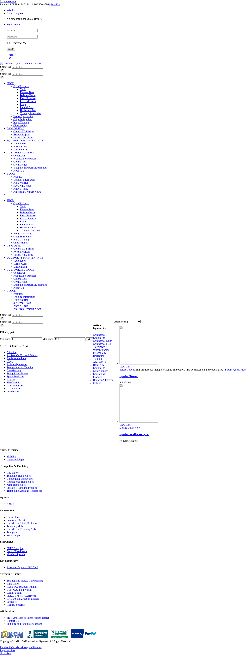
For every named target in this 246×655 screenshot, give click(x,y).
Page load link (7, 650)
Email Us (55, 4)
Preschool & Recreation (99, 354)
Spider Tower (128, 376)
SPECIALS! (13, 382)
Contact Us (13, 620)
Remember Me (18, 43)
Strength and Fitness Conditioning (25, 580)
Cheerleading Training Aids (21, 529)
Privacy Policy (7, 644)
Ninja (10, 361)
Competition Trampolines (20, 478)
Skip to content (8, 1)
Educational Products (99, 375)
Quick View (239, 369)
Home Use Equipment (99, 366)
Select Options (127, 369)
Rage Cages (13, 583)
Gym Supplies (100, 371)
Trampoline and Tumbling (20, 367)
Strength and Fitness (17, 373)
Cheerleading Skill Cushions (22, 523)
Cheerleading (14, 370)
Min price (5, 339)
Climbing (12, 352)
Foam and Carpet (16, 520)
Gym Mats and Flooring (19, 589)
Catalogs (97, 383)
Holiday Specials (16, 604)
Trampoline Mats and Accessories (24, 490)
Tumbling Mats (15, 526)
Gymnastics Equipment (99, 336)
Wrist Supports (14, 535)
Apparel (11, 379)
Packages (12, 601)
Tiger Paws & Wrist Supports (101, 348)
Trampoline (13, 532)
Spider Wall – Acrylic (134, 434)
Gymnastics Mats (102, 343)
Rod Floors (13, 472)
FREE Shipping (15, 548)
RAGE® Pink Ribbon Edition (23, 598)
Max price (48, 339)
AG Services (13, 388)
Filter (89, 339)
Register (11, 54)
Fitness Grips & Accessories (21, 595)
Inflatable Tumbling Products (22, 487)
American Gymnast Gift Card (22, 567)
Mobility (11, 456)
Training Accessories (99, 360)
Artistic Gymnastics (17, 364)
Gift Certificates (15, 385)
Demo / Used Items (17, 551)
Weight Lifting (14, 592)
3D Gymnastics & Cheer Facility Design (28, 617)
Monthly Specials (16, 554)
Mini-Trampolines (16, 484)
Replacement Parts (16, 358)
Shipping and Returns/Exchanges (24, 623)
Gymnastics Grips (102, 340)
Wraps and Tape (15, 459)
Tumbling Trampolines (19, 475)
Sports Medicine (15, 376)
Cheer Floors (13, 517)
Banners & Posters (103, 380)
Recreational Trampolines (20, 481)
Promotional (13, 391)
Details (228, 369)
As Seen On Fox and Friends (22, 355)
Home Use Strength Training (22, 586)
